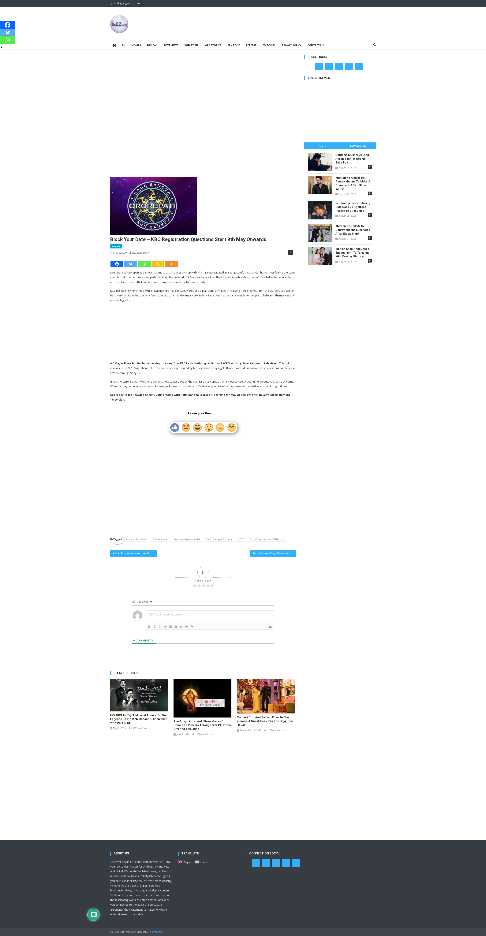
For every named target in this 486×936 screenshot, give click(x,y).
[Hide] (1, 47)
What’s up (191, 45)
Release (251, 45)
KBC (241, 539)
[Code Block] (186, 626)
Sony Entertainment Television (267, 539)
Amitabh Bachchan (136, 539)
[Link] (192, 626)
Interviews (170, 45)
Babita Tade (160, 539)
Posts (322, 146)
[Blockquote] (181, 626)
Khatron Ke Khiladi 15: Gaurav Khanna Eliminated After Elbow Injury (352, 229)
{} (197, 626)
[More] (171, 264)
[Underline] (160, 626)
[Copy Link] (157, 264)
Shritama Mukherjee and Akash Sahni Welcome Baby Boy (352, 158)
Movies (136, 45)
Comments (358, 146)
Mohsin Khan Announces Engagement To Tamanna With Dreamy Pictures (352, 252)
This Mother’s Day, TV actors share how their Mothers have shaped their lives (274, 553)
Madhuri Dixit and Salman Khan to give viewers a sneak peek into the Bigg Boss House (265, 721)
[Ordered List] (170, 626)
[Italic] (154, 626)
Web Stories (213, 45)
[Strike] (165, 626)
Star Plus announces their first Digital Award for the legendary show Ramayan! (136, 553)
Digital (152, 45)
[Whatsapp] (144, 264)
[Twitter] (130, 264)
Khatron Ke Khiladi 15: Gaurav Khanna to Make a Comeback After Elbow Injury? (352, 183)
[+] (202, 626)
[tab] (322, 145)
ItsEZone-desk (140, 252)
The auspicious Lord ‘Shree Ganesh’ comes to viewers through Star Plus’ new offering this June (202, 725)
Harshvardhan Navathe (186, 539)
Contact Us (316, 45)
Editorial (269, 45)
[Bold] (149, 626)
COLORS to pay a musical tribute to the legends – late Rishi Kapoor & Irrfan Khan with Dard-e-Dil (138, 719)
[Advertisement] (307, 19)
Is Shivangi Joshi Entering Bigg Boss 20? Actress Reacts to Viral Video (352, 206)
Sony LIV (118, 544)
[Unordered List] (176, 626)
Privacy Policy (291, 45)
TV (123, 45)
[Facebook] (116, 264)
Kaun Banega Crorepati (219, 539)
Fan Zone (233, 45)
